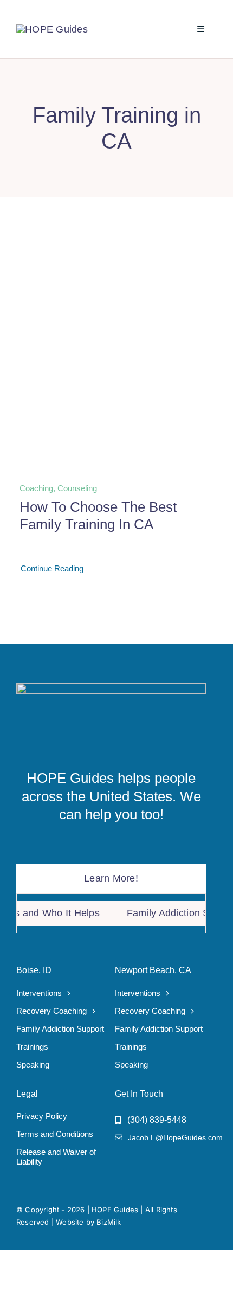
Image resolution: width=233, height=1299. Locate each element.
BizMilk (108, 1222)
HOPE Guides (115, 1209)
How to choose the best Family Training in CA (98, 515)
